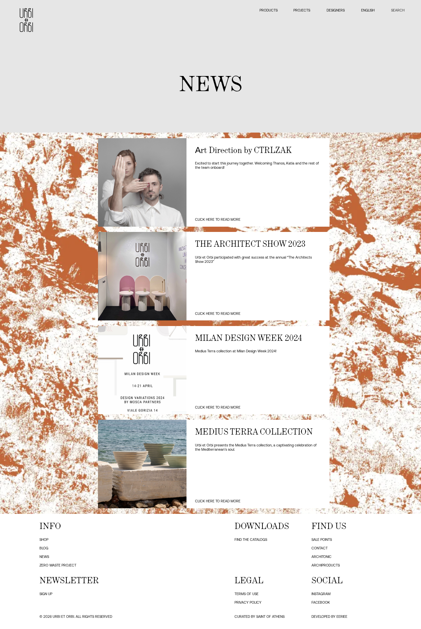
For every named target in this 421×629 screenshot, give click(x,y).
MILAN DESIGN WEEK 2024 (248, 337)
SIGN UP (45, 594)
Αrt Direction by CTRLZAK (243, 150)
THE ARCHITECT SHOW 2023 (250, 243)
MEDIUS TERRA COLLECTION (254, 431)
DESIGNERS (336, 10)
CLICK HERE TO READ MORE (217, 219)
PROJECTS (301, 10)
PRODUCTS (268, 10)
